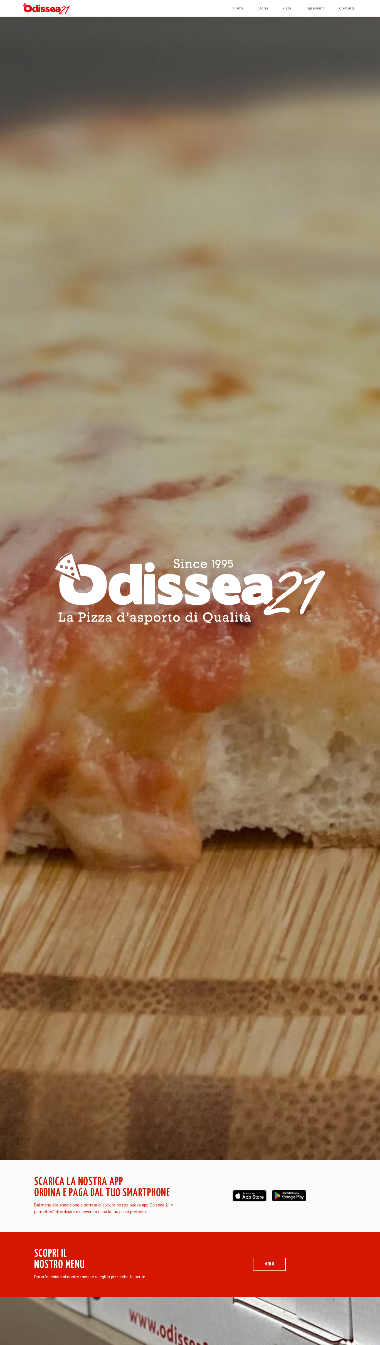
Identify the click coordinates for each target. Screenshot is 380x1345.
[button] (269, 1264)
